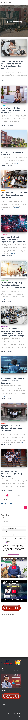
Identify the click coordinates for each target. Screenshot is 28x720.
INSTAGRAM (10, 713)
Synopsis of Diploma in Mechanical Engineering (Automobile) (11, 427)
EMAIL (14, 713)
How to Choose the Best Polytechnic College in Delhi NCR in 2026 (13, 110)
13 (15, 495)
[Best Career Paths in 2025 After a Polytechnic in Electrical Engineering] (14, 179)
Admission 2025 (4, 234)
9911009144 (3, 704)
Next (19, 495)
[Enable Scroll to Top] (25, 717)
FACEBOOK (8, 713)
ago (9, 80)
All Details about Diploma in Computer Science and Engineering (12, 380)
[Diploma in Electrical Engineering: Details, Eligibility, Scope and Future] (14, 223)
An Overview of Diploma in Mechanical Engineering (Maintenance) (12, 473)
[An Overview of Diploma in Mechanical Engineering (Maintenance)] (14, 458)
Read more (3, 78)
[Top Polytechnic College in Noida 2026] (14, 138)
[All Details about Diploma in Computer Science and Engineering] (14, 364)
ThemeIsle (18, 716)
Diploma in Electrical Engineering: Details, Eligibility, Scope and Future (13, 239)
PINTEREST (20, 713)
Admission (3, 59)
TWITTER (17, 713)
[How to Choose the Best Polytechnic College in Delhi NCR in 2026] (14, 94)
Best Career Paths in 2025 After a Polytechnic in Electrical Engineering (14, 195)
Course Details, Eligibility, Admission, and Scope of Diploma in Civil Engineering (13, 285)
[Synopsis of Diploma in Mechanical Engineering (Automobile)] (14, 412)
